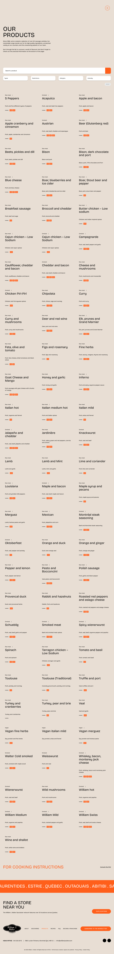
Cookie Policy (86, 949)
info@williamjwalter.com (64, 941)
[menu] (107, 8)
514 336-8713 (17, 941)
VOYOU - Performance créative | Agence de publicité (60, 949)
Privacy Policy (78, 949)
